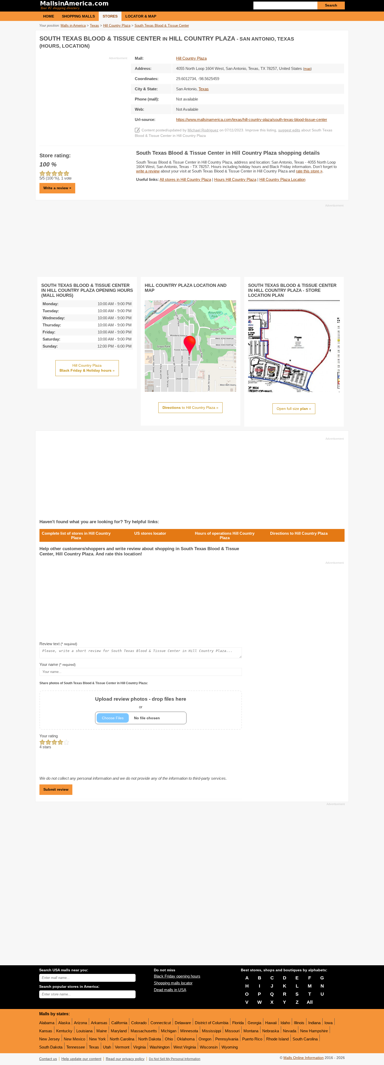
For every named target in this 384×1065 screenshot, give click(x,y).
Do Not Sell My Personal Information (174, 1059)
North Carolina (122, 1039)
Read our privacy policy (125, 1059)
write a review (148, 171)
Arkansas (99, 1023)
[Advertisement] (83, 96)
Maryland (119, 1031)
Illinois (299, 1023)
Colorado (139, 1023)
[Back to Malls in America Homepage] (115, 6)
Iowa (328, 1023)
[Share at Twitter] (329, 37)
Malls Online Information (303, 1058)
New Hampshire (314, 1031)
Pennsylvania (226, 1039)
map (307, 69)
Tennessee (75, 1047)
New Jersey (49, 1039)
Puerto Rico (252, 1039)
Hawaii (271, 1023)
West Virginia (184, 1047)
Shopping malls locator (173, 983)
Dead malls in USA (170, 990)
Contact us (48, 1059)
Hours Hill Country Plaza (235, 179)
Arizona (80, 1023)
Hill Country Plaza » (87, 368)
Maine (101, 1031)
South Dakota (50, 1047)
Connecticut (160, 1023)
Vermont (122, 1047)
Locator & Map (140, 16)
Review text (58, 644)
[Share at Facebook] (318, 37)
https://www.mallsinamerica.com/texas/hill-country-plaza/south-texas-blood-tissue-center (251, 119)
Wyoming (230, 1047)
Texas (94, 1047)
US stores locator (150, 533)
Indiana (314, 1023)
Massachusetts (144, 1031)
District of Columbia (211, 1023)
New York (97, 1039)
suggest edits (289, 130)
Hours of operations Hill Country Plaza (224, 535)
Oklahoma (186, 1039)
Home (48, 16)
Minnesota (189, 1031)
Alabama (46, 1023)
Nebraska (270, 1031)
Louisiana (84, 1031)
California (119, 1023)
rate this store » (309, 171)
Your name (57, 664)
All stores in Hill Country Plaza (185, 179)
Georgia (254, 1023)
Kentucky (64, 1031)
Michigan (168, 1031)
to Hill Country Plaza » (190, 407)
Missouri (232, 1031)
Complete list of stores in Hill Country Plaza (76, 535)
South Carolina (305, 1039)
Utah (107, 1047)
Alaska (64, 1023)
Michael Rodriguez (203, 130)
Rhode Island (277, 1039)
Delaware (183, 1023)
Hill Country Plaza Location (282, 179)
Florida (238, 1023)
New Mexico (74, 1039)
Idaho (285, 1023)
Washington (160, 1047)
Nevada (289, 1031)
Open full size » (294, 408)
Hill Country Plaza (191, 58)
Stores (110, 16)
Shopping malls (78, 16)
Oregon (205, 1039)
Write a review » (57, 188)
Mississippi (211, 1031)
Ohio (169, 1039)
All (310, 1002)
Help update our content (81, 1059)
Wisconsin (209, 1047)
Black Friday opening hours (177, 976)
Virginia (139, 1047)
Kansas (45, 1031)
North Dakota (149, 1039)
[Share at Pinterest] (340, 37)
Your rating (48, 736)
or (140, 702)
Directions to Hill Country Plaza (299, 533)
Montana (250, 1031)
